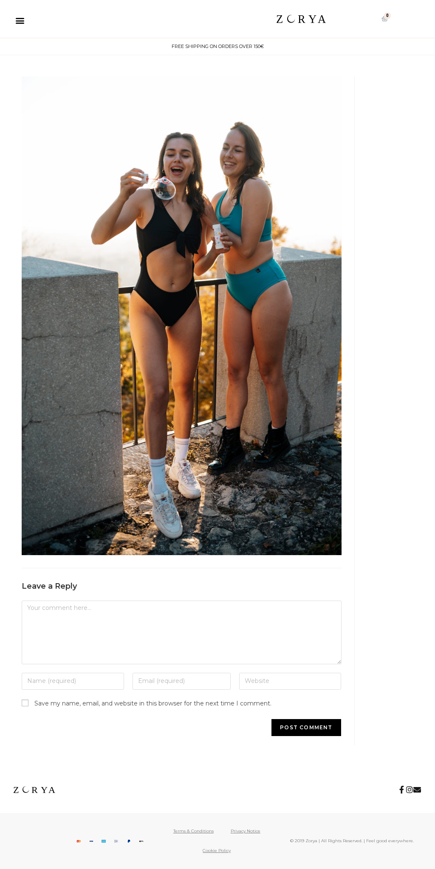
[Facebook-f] (402, 789)
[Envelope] (417, 789)
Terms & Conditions (193, 831)
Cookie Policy (217, 850)
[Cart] (384, 18)
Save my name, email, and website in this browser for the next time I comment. (152, 703)
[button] (20, 20)
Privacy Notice (245, 831)
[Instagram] (409, 789)
